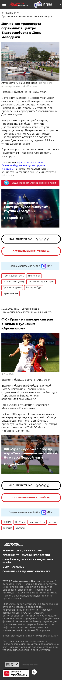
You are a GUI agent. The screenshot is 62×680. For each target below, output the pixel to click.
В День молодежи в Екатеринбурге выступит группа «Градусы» (26, 207)
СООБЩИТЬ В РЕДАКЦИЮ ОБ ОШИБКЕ (26, 571)
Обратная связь (13, 566)
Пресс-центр (11, 555)
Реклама (8, 550)
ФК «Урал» (7, 373)
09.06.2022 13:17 (10, 13)
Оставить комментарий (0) (31, 251)
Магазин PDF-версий (36, 555)
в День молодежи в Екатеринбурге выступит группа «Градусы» (23, 165)
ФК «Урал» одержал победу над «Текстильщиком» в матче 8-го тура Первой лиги (30, 453)
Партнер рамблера (30, 664)
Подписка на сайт (29, 550)
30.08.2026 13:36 (10, 308)
